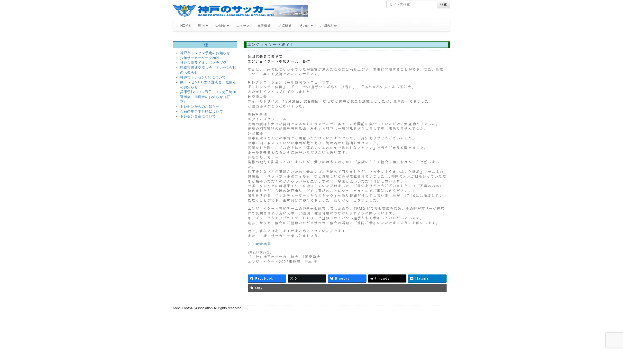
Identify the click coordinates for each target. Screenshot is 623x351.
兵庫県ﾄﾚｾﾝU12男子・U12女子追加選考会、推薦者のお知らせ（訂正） (208, 97)
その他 (304, 25)
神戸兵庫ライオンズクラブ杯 (203, 63)
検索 (443, 4)
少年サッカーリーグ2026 (200, 58)
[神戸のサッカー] (240, 11)
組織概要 (285, 25)
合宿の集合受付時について (201, 111)
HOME (185, 25)
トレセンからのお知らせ (200, 106)
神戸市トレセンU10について (203, 77)
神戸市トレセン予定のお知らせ (205, 53)
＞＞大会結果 (259, 243)
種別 (202, 25)
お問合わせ (328, 25)
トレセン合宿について (198, 116)
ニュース (243, 25)
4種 (205, 44)
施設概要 (264, 25)
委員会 (221, 25)
